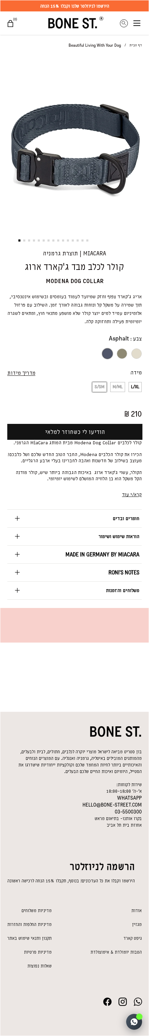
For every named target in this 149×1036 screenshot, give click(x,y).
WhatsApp (129, 797)
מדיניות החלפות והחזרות (29, 924)
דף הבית (136, 45)
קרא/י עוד (132, 494)
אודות (136, 910)
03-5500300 (128, 811)
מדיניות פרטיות (38, 952)
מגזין (137, 924)
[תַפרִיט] (141, 23)
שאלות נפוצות (39, 966)
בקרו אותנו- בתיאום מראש (118, 818)
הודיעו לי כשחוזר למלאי (75, 431)
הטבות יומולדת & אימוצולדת (116, 952)
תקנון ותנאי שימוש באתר (29, 938)
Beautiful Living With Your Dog (95, 45)
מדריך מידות (21, 373)
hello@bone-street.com (112, 804)
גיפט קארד (132, 938)
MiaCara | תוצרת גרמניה (74, 253)
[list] (74, 141)
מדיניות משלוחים (36, 910)
